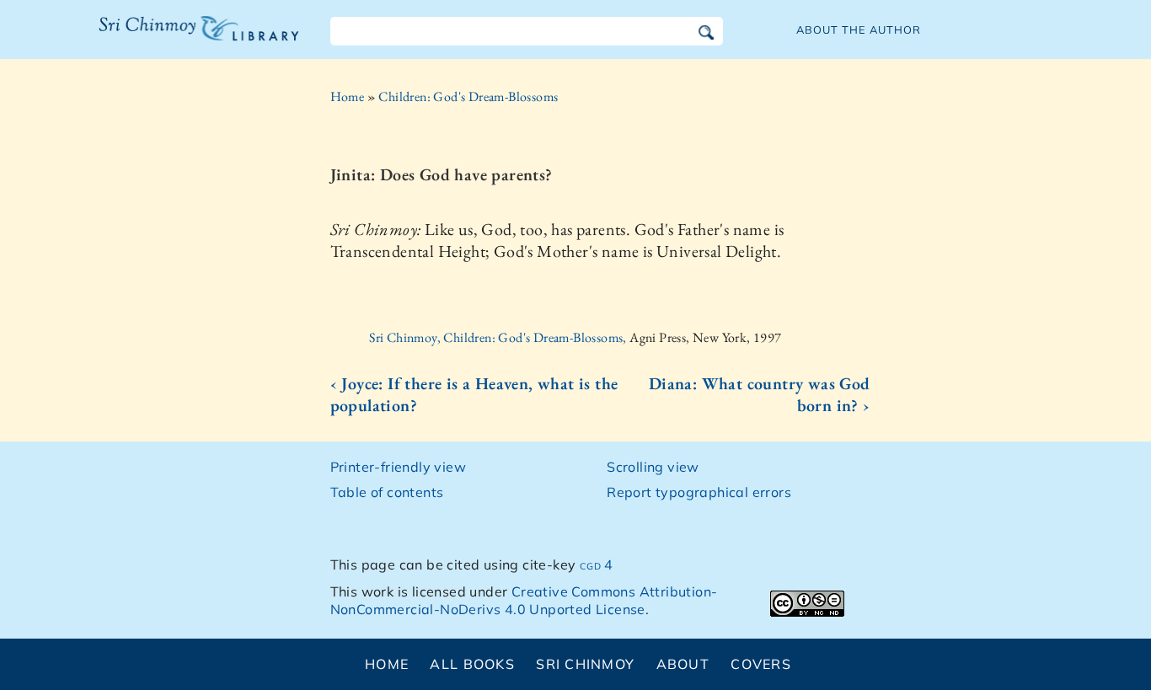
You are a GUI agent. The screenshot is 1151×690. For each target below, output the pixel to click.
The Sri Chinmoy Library (164, 38)
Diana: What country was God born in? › (759, 394)
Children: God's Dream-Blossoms (468, 96)
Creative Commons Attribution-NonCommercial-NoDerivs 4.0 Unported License (524, 600)
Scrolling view (653, 466)
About (682, 663)
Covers (761, 663)
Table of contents (387, 492)
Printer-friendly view (398, 466)
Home (347, 96)
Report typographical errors (699, 492)
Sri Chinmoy (585, 663)
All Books (472, 663)
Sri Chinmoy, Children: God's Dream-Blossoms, (499, 337)
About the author (858, 29)
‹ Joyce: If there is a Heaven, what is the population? (474, 394)
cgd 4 (596, 564)
